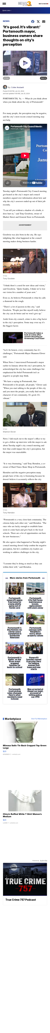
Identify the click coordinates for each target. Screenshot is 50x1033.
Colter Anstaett (17, 87)
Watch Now (43, 3)
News (6, 21)
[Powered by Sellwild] (43, 861)
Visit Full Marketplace (39, 719)
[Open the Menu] (4, 4)
